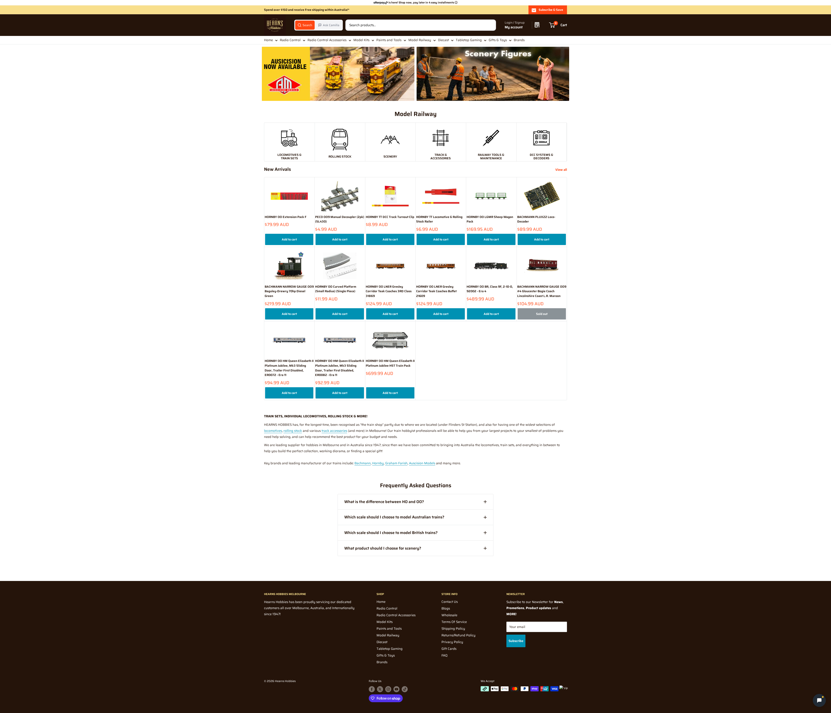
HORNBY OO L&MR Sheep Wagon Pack (490, 219)
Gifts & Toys (498, 40)
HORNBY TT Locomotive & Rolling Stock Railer (439, 219)
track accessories (334, 430)
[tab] (305, 25)
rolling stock (292, 430)
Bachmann (362, 463)
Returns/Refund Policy (458, 635)
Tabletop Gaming (469, 40)
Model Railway (419, 40)
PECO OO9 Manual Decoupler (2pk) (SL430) (339, 219)
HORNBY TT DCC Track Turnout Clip (390, 217)
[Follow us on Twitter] (380, 689)
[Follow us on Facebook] (372, 689)
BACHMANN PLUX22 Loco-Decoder (536, 219)
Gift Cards (448, 648)
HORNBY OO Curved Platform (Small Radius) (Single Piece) (335, 289)
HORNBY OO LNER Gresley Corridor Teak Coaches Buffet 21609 (436, 291)
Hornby (378, 463)
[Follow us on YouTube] (396, 689)
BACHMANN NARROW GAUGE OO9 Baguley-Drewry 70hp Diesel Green (289, 291)
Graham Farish (396, 463)
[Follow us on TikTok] (405, 689)
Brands (519, 40)
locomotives (273, 430)
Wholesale (449, 615)
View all (561, 169)
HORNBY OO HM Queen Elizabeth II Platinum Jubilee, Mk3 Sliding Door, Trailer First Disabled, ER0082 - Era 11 (339, 368)
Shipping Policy (453, 628)
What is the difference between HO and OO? (384, 502)
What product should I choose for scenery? (382, 548)
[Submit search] (490, 25)
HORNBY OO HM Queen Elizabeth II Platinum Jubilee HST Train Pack (390, 363)
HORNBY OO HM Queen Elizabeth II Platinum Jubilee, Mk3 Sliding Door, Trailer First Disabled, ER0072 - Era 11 (289, 368)
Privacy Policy (452, 642)
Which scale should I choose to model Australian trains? (394, 517)
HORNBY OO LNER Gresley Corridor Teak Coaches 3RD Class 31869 (389, 291)
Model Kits (361, 40)
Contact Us (449, 601)
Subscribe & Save (551, 9)
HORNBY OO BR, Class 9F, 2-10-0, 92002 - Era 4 (490, 289)
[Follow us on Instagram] (388, 689)
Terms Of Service (454, 621)
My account (514, 27)
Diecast (443, 40)
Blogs (445, 608)
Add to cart (289, 239)
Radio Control (290, 40)
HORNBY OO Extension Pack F (285, 217)
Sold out (542, 313)
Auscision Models (422, 463)
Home (268, 40)
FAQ (444, 655)
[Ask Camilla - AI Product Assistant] (819, 701)
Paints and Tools (388, 40)
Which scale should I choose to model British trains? (391, 533)
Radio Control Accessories (327, 40)
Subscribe (516, 641)
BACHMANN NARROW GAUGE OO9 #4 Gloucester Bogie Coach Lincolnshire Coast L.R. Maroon (541, 291)
